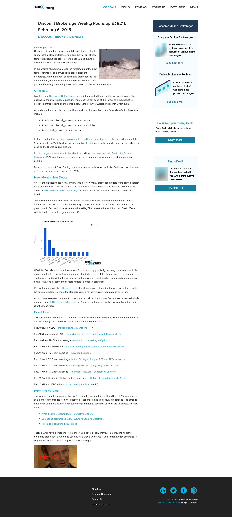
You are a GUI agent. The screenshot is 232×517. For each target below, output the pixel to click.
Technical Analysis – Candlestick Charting (93, 371)
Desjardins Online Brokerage (64, 96)
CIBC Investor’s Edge (59, 302)
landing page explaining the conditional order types (78, 139)
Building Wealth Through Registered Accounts (94, 365)
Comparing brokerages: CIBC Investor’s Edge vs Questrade (72, 418)
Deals (125, 7)
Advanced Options (80, 353)
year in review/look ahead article (63, 153)
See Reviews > (175, 101)
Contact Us (97, 499)
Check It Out (175, 188)
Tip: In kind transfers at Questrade (59, 423)
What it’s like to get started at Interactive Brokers (67, 413)
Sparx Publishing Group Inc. (169, 502)
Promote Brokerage (102, 494)
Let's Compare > (175, 62)
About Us (96, 489)
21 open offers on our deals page (60, 190)
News (194, 7)
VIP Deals (109, 7)
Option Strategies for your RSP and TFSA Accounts (97, 359)
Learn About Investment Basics (75, 384)
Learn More (175, 140)
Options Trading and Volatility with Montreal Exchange (95, 346)
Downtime (177, 7)
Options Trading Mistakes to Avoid (107, 378)
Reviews (141, 7)
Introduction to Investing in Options (89, 340)
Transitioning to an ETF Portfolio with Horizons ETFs (93, 334)
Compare (158, 7)
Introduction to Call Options (72, 327)
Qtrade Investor (69, 288)
